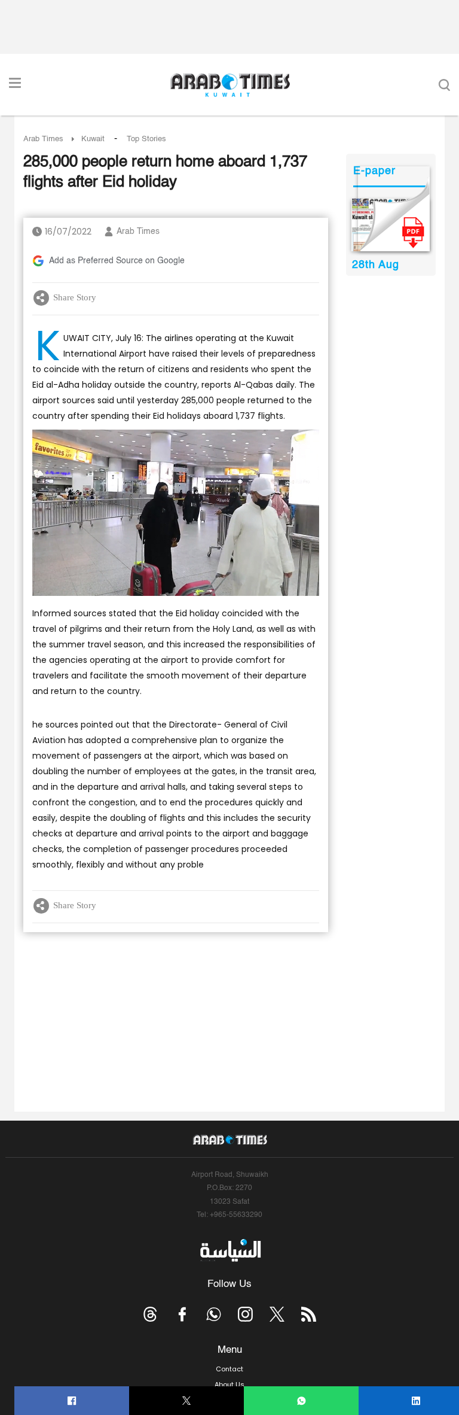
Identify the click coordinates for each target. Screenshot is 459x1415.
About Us (229, 1384)
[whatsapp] (301, 1400)
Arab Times (43, 139)
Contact (229, 1369)
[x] (277, 1314)
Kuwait (93, 139)
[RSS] (308, 1314)
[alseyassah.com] (229, 1250)
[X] (186, 1400)
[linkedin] (416, 1400)
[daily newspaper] (390, 225)
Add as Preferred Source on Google (117, 261)
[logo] (229, 85)
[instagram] (245, 1314)
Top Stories (146, 139)
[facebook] (72, 1400)
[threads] (150, 1314)
